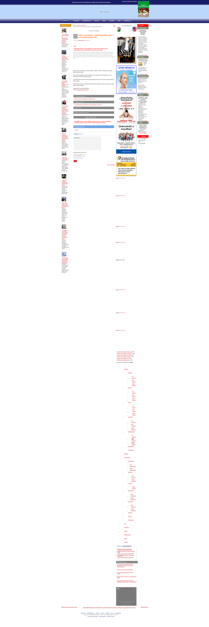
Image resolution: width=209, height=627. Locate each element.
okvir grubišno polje (134, 441)
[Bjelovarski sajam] (93, 607)
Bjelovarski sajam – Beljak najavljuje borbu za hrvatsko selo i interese (65, 205)
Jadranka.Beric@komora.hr (82, 89)
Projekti (130, 516)
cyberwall (126, 453)
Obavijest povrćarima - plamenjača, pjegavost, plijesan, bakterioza (124, 549)
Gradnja (130, 483)
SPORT (104, 20)
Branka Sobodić (81, 40)
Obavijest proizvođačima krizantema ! (124, 353)
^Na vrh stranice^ (111, 164)
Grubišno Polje (131, 431)
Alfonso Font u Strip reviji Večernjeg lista (125, 569)
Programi (130, 512)
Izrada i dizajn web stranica (93, 616)
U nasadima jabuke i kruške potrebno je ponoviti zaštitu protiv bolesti (87, 104)
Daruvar (130, 387)
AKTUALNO (76, 20)
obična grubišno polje (134, 444)
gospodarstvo (127, 457)
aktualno (126, 369)
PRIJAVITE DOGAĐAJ (143, 20)
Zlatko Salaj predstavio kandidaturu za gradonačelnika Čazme (65, 182)
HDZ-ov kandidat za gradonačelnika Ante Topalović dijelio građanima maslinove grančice (65, 137)
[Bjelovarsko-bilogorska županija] (69, 607)
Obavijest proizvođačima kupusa (123, 557)
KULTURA (96, 20)
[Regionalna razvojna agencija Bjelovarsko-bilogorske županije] (85, 607)
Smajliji (76, 129)
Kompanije (130, 501)
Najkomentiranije (127, 546)
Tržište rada (130, 520)
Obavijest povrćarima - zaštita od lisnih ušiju (126, 551)
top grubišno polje (134, 437)
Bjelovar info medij (76, 25)
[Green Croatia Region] (103, 607)
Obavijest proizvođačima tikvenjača (124, 355)
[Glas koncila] (132, 607)
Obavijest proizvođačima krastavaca (124, 356)
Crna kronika (131, 450)
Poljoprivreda (131, 461)
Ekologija (130, 472)
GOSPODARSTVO (87, 20)
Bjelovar (130, 373)
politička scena (127, 534)
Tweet (74, 46)
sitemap (126, 542)
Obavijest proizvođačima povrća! (123, 360)
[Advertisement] (86, 64)
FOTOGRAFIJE (127, 20)
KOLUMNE (111, 20)
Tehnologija (130, 490)
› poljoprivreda (82, 25)
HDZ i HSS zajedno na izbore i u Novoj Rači (65, 158)
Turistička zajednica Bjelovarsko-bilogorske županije (104, 622)
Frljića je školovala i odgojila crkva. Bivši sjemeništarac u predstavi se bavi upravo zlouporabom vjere (125, 565)
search (125, 538)
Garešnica (130, 417)
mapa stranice (134, 1)
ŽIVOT (119, 20)
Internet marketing (102, 616)
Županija (130, 446)
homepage (126, 527)
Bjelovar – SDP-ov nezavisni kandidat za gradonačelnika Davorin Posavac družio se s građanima (65, 109)
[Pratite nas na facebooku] (65, 20)
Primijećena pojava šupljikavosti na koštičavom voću (84, 98)
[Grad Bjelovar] (144, 607)
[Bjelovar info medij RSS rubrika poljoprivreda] (114, 26)
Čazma (129, 402)
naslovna (124, 1)
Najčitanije (119, 546)
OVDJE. (145, 55)
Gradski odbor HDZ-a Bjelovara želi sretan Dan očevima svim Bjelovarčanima (65, 260)
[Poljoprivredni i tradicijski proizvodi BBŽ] (118, 607)
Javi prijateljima (142, 132)
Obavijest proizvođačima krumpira (124, 553)
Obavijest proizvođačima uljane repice (124, 351)
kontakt (128, 1)
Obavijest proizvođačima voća (123, 358)
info (125, 523)
